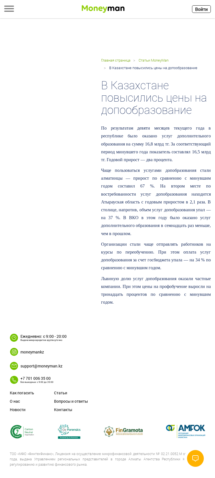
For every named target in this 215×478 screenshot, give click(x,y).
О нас (15, 401)
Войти (201, 9)
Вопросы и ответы (71, 401)
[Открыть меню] (9, 9)
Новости (17, 409)
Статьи (60, 392)
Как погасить (22, 392)
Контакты (63, 409)
